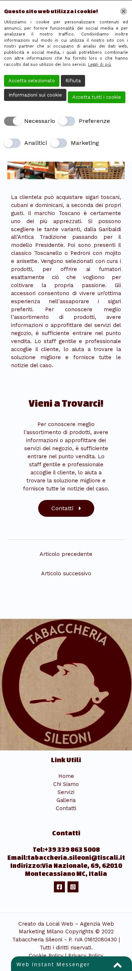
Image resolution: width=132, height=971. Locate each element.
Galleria (66, 800)
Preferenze (94, 120)
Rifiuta (73, 80)
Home (66, 776)
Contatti (66, 808)
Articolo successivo (66, 573)
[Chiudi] (123, 11)
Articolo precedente (66, 554)
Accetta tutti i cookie (96, 97)
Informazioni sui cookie (35, 95)
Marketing (85, 142)
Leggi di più (99, 64)
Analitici (35, 142)
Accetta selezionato (31, 80)
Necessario (39, 120)
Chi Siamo (66, 784)
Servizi (66, 792)
